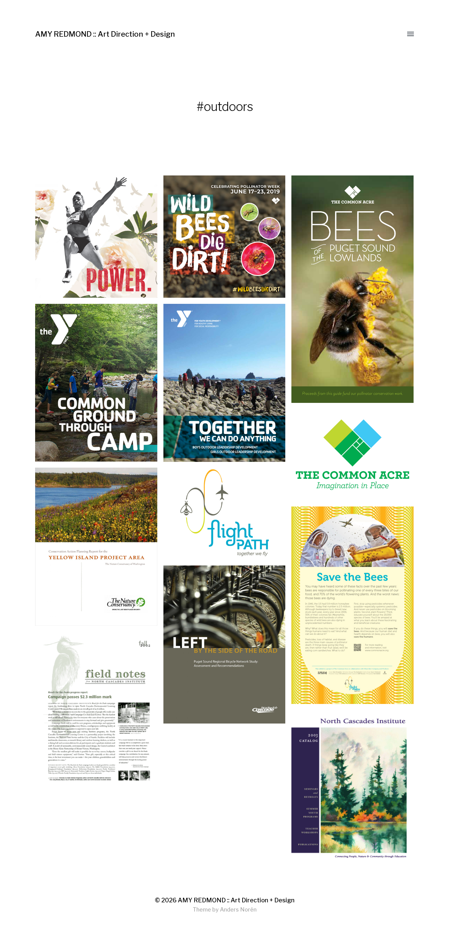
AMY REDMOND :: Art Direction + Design (105, 34)
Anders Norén (238, 909)
